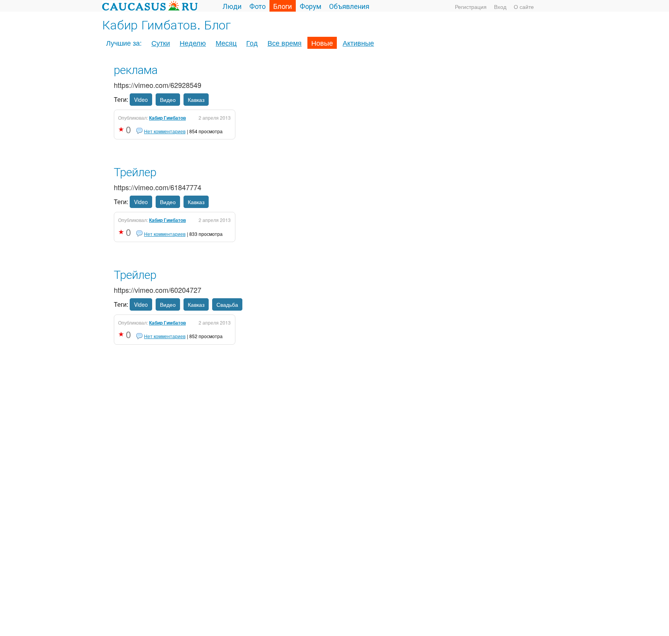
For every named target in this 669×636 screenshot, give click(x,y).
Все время (285, 43)
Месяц (226, 43)
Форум (310, 6)
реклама (136, 69)
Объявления (349, 6)
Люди (232, 6)
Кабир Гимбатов (167, 117)
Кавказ (196, 99)
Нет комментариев (164, 131)
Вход (500, 6)
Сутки (160, 43)
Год (252, 43)
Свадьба (227, 304)
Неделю (193, 43)
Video (141, 99)
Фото (257, 6)
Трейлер (135, 171)
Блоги (282, 6)
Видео (168, 99)
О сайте (524, 6)
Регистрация (471, 6)
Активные (358, 43)
